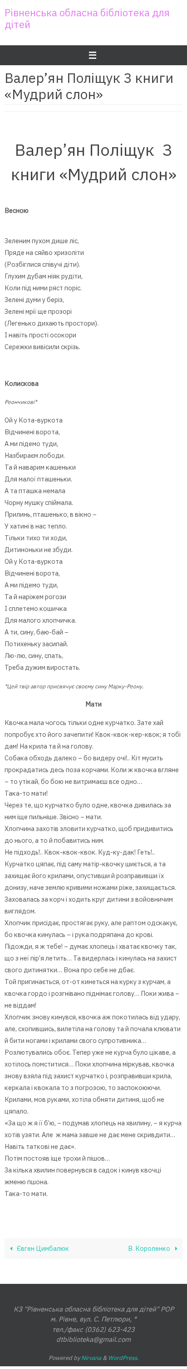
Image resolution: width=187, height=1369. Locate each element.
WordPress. (123, 1358)
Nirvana (91, 1358)
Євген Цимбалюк (42, 1248)
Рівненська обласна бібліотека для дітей (87, 18)
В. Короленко (150, 1248)
